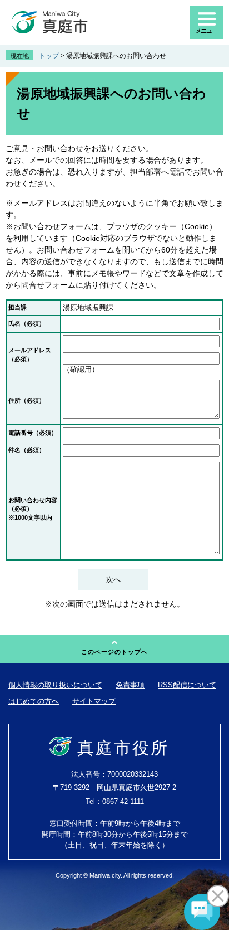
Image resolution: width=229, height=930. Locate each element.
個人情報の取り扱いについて (55, 685)
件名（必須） (26, 450)
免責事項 (130, 685)
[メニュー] (206, 22)
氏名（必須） (26, 323)
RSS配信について (187, 685)
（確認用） (81, 369)
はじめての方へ (33, 701)
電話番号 (32, 432)
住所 (26, 400)
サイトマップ (94, 701)
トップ (49, 56)
